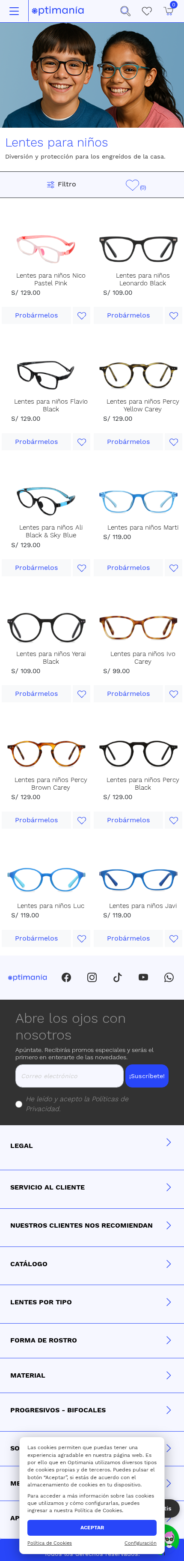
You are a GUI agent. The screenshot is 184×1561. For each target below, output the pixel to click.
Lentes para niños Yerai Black (51, 657)
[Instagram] (92, 977)
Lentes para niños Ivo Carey (142, 657)
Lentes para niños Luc (50, 906)
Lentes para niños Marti (142, 527)
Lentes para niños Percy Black (143, 783)
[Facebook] (66, 977)
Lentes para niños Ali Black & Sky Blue (51, 531)
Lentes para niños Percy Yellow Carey (143, 405)
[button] (125, 11)
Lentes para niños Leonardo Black (143, 279)
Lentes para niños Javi (143, 906)
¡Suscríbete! (147, 1076)
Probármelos (36, 315)
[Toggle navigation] (14, 11)
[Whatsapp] (169, 977)
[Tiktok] (118, 977)
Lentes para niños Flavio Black (51, 405)
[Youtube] (143, 977)
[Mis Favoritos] (146, 11)
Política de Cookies (49, 1543)
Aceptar (92, 1528)
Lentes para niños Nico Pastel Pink (51, 279)
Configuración (141, 1543)
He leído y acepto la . (77, 1104)
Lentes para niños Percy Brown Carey (51, 783)
